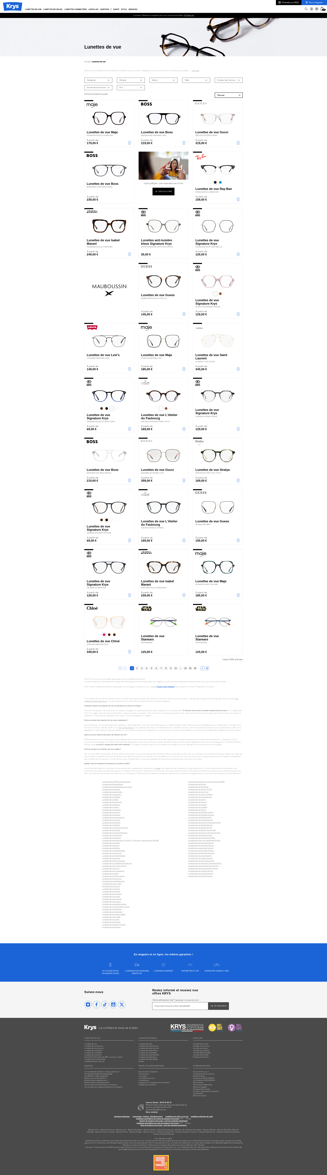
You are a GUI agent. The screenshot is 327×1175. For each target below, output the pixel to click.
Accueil (87, 62)
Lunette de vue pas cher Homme (200, 848)
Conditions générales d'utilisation (206, 1091)
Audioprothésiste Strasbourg (227, 1132)
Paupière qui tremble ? (147, 1085)
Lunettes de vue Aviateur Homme (201, 815)
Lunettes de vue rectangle (112, 912)
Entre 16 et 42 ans (126, 728)
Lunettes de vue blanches (112, 802)
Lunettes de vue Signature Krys (208, 243)
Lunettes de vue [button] (33, 9)
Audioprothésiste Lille (206, 1132)
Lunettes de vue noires (111, 889)
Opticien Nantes (150, 1130)
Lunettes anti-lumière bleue (94, 1059)
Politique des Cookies (201, 1089)
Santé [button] (116, 9)
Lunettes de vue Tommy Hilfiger (200, 794)
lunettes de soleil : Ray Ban (194, 1145)
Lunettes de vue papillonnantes (114, 904)
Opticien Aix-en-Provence (105, 1132)
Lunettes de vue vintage (197, 805)
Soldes (141, 1061)
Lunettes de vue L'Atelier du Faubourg (159, 417)
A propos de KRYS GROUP (203, 1078)
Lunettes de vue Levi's (103, 356)
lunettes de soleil (119, 1141)
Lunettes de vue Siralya (212, 471)
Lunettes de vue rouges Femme (200, 858)
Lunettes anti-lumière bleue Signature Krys (157, 243)
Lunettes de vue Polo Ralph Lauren (116, 907)
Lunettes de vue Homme (111, 853)
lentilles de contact (93, 1141)
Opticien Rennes (209, 1130)
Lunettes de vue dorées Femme (200, 825)
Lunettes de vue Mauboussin (113, 881)
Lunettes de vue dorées (111, 822)
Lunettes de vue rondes (111, 917)
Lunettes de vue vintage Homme (200, 873)
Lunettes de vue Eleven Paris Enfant (202, 830)
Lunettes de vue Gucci (211, 133)
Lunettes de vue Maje (102, 133)
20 (185, 668)
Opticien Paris (93, 1130)
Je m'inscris (219, 1006)
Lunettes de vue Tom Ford (198, 792)
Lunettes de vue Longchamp (113, 871)
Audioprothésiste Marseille (163, 1134)
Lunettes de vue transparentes (200, 797)
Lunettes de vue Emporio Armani (115, 828)
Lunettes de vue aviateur (111, 794)
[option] (98, 80)
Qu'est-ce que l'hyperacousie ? (96, 1080)
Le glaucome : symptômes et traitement (154, 1082)
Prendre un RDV (290, 2)
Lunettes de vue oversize (111, 899)
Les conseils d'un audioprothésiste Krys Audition (103, 1087)
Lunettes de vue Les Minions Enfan (201, 838)
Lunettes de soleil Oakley (148, 1059)
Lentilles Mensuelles (201, 1055)
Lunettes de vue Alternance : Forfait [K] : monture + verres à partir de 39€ (130, 840)
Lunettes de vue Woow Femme (200, 876)
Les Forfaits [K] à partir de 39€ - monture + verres (103, 1057)
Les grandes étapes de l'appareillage (98, 1074)
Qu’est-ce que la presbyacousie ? (97, 1082)
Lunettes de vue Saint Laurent (211, 358)
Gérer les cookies (199, 1096)
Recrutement (198, 1082)
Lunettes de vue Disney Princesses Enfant (204, 822)
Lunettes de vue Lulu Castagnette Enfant (204, 840)
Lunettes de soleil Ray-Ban (149, 1055)
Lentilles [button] (93, 9)
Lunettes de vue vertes (197, 799)
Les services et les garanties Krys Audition (100, 1085)
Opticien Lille (180, 1130)
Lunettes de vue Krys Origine (113, 861)
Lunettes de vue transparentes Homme (203, 866)
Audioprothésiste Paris (165, 1132)
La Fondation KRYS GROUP (204, 1080)
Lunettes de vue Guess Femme (200, 835)
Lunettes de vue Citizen (111, 815)
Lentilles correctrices (201, 1046)
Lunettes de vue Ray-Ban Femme (201, 850)
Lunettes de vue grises (111, 843)
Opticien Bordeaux (135, 1130)
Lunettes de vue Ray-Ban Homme (201, 853)
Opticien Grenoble (224, 1130)
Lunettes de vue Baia (110, 799)
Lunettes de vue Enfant (111, 830)
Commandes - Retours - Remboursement (148, 1116)
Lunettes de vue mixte (111, 886)
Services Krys (144, 1074)
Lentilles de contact (200, 1044)
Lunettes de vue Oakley (111, 891)
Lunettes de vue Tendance (198, 787)
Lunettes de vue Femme (111, 838)
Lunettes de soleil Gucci (148, 1057)
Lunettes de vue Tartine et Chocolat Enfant (204, 863)
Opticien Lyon (121, 1130)
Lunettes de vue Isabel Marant (103, 243)
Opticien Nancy (149, 1132)
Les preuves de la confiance (203, 1074)
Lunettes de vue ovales (111, 896)
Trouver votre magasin (166, 687)
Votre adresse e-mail (175, 1000)
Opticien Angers (135, 1132)
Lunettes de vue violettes (197, 807)
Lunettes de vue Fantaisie (112, 835)
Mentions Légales (200, 1087)
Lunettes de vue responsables (113, 914)
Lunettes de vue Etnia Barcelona (114, 833)
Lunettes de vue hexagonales (113, 850)
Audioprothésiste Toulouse (186, 1132)
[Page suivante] (202, 668)
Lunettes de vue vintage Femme (200, 871)
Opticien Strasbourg (165, 1130)
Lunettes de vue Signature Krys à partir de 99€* (206, 782)
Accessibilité (198, 1093)
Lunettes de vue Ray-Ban (213, 190)
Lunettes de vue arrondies (112, 792)
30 (190, 668)
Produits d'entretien (201, 1057)
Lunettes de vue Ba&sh (111, 797)
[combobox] (98, 80)
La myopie (143, 1076)
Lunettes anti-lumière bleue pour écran (117, 787)
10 (175, 668)
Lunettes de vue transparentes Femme (203, 868)
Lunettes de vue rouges (111, 922)
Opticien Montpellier (193, 1130)
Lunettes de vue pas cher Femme (201, 845)
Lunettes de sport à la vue (94, 1061)
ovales (157, 768)
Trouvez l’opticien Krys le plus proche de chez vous (157, 1147)
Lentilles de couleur (200, 1048)
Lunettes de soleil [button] (53, 9)
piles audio (133, 1141)
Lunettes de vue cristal (111, 820)
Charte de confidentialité (202, 1085)
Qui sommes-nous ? (201, 1072)
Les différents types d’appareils (96, 1076)
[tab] (215, 182)
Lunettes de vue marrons (112, 879)
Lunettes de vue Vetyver (197, 802)
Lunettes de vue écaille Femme (200, 828)
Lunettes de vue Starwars (152, 639)
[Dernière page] (207, 668)
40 (195, 668)
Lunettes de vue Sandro (111, 927)
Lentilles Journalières (201, 1050)
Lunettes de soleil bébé (147, 1053)
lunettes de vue (107, 1141)
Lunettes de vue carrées (111, 810)
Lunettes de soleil (145, 1044)
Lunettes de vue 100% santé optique (116, 782)
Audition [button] (104, 9)
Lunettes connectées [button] (76, 9)
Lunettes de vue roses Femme (199, 856)
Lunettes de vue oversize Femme (200, 843)
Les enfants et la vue (146, 1078)
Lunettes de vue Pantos (111, 901)
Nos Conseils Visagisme (148, 1072)
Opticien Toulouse (108, 1130)
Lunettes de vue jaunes (111, 858)
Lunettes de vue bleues (111, 805)
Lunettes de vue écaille (111, 825)
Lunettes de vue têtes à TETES (200, 789)
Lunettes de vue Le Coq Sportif (114, 866)
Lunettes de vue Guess (158, 296)
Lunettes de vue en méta (111, 884)
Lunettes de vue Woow (197, 810)
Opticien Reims (122, 1132)
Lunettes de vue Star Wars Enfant (201, 861)
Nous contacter (152, 1112)
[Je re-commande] (316, 8)
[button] (322, 8)
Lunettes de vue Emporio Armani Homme (204, 833)
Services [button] (133, 9)
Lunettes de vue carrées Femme (200, 820)
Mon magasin (316, 2)
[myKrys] (311, 8)
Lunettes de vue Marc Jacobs (113, 876)
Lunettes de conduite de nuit (113, 817)
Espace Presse (199, 1076)
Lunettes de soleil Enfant (148, 1050)
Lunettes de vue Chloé (103, 642)
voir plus (195, 71)
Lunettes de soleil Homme (149, 1048)
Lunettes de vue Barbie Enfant (200, 817)
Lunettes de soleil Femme (148, 1046)
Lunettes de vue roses (110, 919)
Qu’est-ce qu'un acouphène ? (95, 1078)
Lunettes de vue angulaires (112, 784)
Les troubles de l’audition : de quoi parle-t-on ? (102, 1072)
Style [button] (124, 9)
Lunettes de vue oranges (111, 894)
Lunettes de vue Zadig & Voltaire (200, 812)
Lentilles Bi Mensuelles (202, 1053)
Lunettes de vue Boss (157, 133)
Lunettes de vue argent (111, 789)
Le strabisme (144, 1080)
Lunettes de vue (90, 1044)
